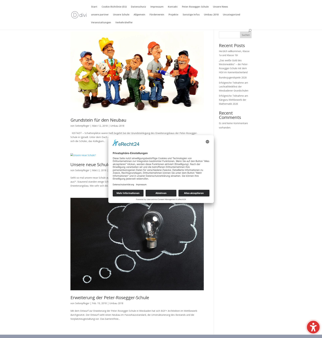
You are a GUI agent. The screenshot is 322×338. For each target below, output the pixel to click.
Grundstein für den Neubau (98, 120)
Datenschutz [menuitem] (138, 7)
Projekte (173, 14)
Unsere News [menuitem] (220, 7)
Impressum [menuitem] (157, 7)
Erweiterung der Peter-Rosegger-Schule (109, 297)
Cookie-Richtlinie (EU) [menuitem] (114, 7)
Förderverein (157, 14)
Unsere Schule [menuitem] (121, 14)
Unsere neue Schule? (91, 164)
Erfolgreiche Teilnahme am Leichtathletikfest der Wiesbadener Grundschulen (233, 86)
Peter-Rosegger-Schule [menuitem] (195, 7)
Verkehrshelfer (124, 22)
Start (94, 7)
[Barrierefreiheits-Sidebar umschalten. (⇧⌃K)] (313, 327)
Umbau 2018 (211, 14)
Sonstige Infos (191, 14)
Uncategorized (231, 14)
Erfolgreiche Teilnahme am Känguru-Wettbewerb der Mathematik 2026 (233, 99)
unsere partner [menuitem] (100, 14)
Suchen (246, 35)
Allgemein (139, 14)
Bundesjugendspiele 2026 (233, 77)
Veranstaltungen (101, 22)
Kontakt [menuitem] (173, 7)
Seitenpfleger (82, 125)
